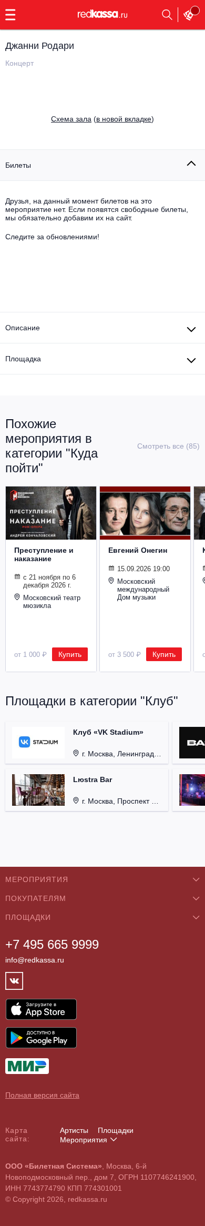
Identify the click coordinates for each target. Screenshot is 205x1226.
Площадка (23, 358)
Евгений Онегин (137, 550)
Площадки (116, 1130)
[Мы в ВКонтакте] (14, 981)
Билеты (18, 165)
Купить (69, 654)
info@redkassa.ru (34, 960)
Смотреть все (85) (168, 446)
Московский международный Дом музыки (143, 589)
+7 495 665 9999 (52, 944)
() (102, 119)
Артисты (74, 1130)
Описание (22, 327)
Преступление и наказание (44, 554)
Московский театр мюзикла (51, 602)
